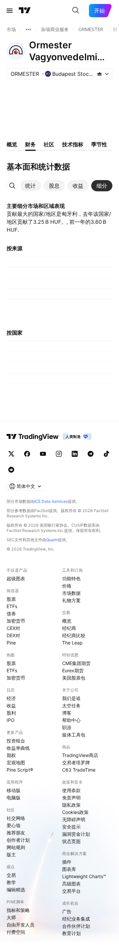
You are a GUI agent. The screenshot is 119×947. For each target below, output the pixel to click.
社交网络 (16, 818)
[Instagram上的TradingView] (58, 453)
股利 (11, 713)
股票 (11, 599)
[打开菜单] (9, 10)
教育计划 (71, 933)
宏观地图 (16, 762)
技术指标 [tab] (72, 144)
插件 (66, 862)
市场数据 (71, 593)
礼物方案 (71, 600)
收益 (11, 705)
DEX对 (13, 635)
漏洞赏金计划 (76, 834)
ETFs (12, 606)
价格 (66, 586)
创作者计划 (18, 840)
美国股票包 (73, 678)
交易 (11, 875)
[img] (99, 74)
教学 (11, 882)
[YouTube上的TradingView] (43, 453)
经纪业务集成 (76, 919)
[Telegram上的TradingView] (90, 453)
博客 (66, 713)
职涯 (66, 727)
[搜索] (75, 10)
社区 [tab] (49, 144)
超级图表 (16, 578)
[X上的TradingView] (11, 453)
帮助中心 (71, 720)
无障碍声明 (73, 819)
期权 (11, 755)
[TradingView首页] (25, 10)
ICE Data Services (51, 501)
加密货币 (16, 621)
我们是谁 (71, 698)
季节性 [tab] (99, 144)
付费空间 (16, 932)
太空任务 (71, 705)
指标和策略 (18, 910)
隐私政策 (71, 805)
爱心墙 (13, 825)
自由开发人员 (20, 924)
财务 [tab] (30, 144)
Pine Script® (20, 770)
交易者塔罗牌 (76, 762)
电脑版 (13, 797)
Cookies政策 (75, 812)
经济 (11, 698)
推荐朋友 (16, 832)
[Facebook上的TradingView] (27, 453)
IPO (11, 720)
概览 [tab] (12, 144)
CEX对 (13, 628)
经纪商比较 (73, 635)
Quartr (52, 539)
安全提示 (71, 826)
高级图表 (71, 883)
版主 (11, 854)
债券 (11, 613)
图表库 (69, 869)
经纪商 (69, 628)
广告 (66, 911)
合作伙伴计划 (76, 926)
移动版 (13, 790)
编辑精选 (16, 889)
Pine (11, 642)
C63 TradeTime (79, 770)
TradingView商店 (80, 755)
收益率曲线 (18, 748)
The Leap (72, 642)
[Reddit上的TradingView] (11, 469)
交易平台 (71, 891)
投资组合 (16, 740)
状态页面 (71, 841)
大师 (11, 917)
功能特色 (71, 578)
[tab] (30, 185)
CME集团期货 (76, 663)
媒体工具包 (73, 734)
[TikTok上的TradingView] (106, 453)
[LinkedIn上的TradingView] (74, 453)
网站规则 (16, 847)
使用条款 (71, 790)
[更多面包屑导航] (28, 29)
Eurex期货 (73, 670)
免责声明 (71, 797)
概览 (66, 621)
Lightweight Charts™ (84, 876)
